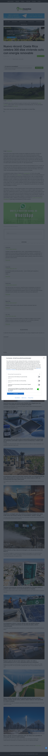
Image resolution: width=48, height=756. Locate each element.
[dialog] (24, 378)
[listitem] (24, 374)
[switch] (38, 377)
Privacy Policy (30, 397)
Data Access (24, 397)
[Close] (44, 358)
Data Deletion (17, 397)
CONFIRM (15, 393)
